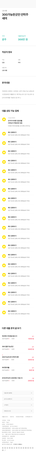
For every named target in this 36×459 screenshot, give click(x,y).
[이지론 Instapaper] (26, 448)
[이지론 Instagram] (5, 448)
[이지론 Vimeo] (33, 448)
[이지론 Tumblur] (16, 448)
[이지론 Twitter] (14, 448)
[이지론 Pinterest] (12, 448)
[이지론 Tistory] (23, 448)
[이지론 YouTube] (3, 450)
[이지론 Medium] (7, 448)
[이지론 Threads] (30, 448)
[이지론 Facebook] (19, 448)
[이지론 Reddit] (9, 448)
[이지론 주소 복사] (5, 450)
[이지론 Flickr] (28, 448)
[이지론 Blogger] (3, 448)
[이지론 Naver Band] (21, 448)
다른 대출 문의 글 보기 (11, 328)
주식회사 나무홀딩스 (17, 444)
